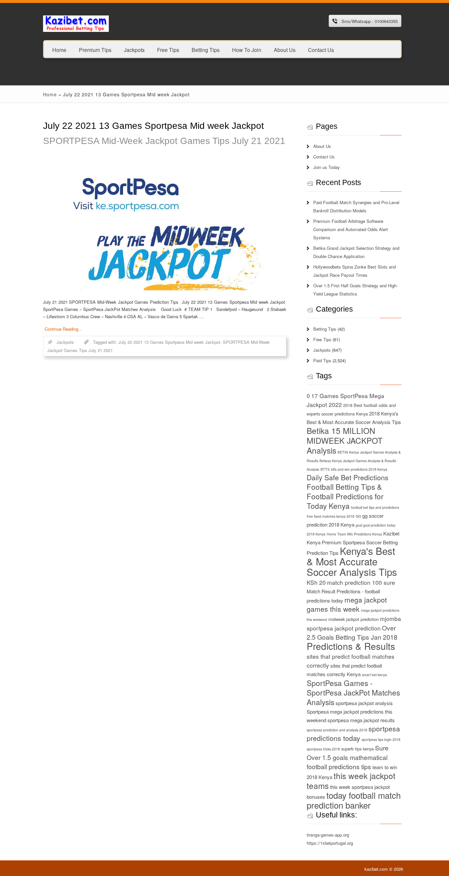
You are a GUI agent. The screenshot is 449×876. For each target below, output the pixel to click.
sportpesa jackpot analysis (364, 702)
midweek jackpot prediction (353, 619)
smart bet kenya (374, 674)
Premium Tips (95, 49)
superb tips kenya (357, 749)
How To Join (246, 49)
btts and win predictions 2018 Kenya (359, 469)
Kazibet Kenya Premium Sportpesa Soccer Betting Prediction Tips (353, 543)
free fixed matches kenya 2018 (330, 516)
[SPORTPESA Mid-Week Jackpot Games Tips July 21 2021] (165, 224)
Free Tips (168, 49)
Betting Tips (206, 49)
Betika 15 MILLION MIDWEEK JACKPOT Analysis (345, 440)
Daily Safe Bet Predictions (348, 477)
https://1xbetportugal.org (330, 843)
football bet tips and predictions (375, 507)
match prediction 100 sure (361, 582)
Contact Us (321, 49)
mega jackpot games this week (347, 604)
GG (358, 516)
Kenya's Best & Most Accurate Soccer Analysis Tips (352, 561)
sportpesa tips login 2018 (381, 739)
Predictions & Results (351, 645)
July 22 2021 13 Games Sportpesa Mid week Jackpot (169, 342)
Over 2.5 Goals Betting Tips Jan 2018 (352, 632)
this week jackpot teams (351, 780)
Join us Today (326, 167)
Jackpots (134, 49)
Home (59, 49)
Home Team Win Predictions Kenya (354, 534)
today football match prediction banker (354, 800)
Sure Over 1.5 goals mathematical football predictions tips (348, 757)
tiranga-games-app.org (328, 835)
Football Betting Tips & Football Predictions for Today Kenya (345, 496)
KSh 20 (316, 582)
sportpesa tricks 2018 (323, 748)
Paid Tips (322, 360)
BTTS (325, 469)
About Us (284, 49)
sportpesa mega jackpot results (361, 720)
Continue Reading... (63, 329)
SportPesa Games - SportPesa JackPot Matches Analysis (353, 692)
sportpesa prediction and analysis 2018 (337, 729)
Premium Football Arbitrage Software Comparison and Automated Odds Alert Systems (350, 229)
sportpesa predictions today (353, 733)
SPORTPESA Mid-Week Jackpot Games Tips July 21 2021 (164, 141)
